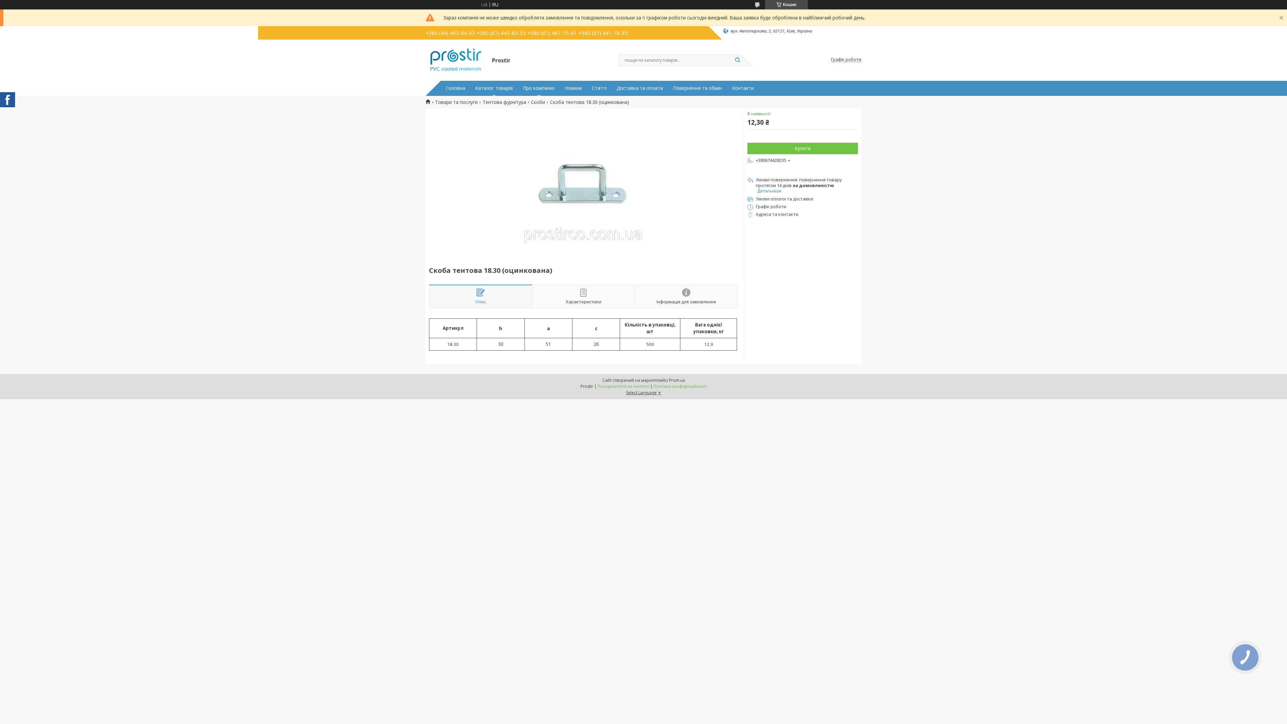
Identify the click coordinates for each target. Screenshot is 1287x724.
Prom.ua (677, 380)
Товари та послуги (456, 102)
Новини (573, 88)
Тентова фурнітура (504, 102)
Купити (803, 148)
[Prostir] (456, 59)
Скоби (538, 102)
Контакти (743, 88)
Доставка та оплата (640, 88)
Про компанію (539, 88)
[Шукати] (737, 60)
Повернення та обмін (697, 88)
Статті (599, 88)
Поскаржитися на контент (623, 386)
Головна (455, 88)
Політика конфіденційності (680, 386)
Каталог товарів (494, 88)
